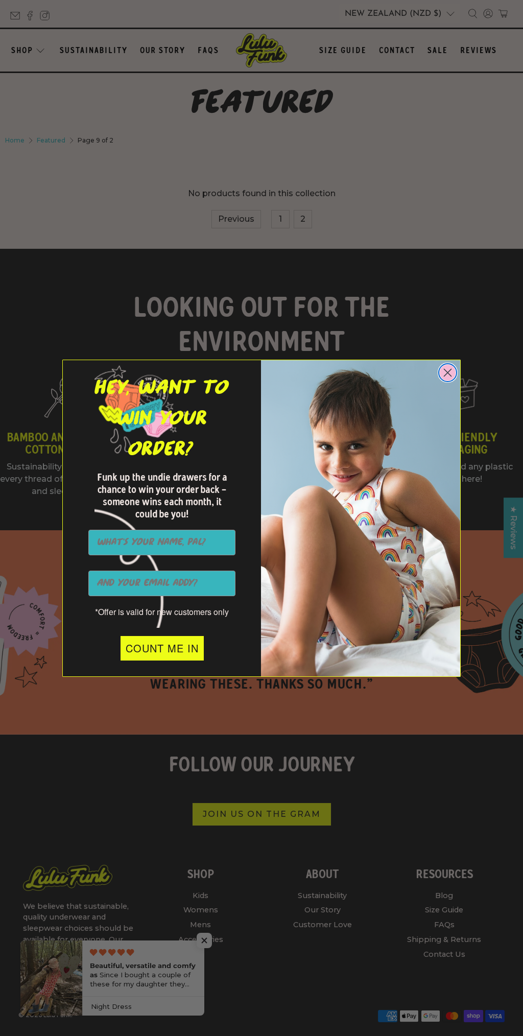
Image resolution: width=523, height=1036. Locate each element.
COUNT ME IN (162, 648)
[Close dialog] (448, 373)
